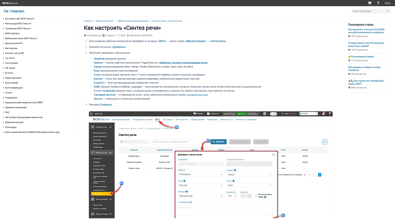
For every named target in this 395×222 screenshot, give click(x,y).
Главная (88, 21)
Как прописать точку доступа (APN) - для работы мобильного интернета (367, 31)
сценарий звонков (197, 94)
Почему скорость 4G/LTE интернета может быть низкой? (366, 44)
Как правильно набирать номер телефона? (364, 69)
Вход (387, 3)
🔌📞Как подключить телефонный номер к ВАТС (365, 82)
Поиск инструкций (371, 11)
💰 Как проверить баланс (361, 56)
